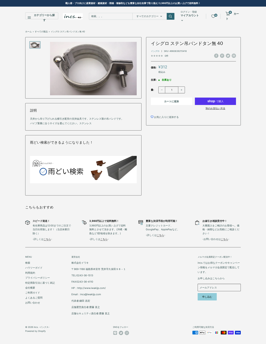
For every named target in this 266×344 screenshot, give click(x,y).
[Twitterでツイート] (228, 55)
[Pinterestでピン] (222, 55)
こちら (47, 239)
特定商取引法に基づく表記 (40, 282)
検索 (27, 262)
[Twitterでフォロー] (121, 333)
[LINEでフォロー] (115, 333)
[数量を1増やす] (181, 90)
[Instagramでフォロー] (127, 333)
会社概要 (30, 287)
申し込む (207, 296)
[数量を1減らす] (162, 90)
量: (152, 89)
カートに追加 (171, 101)
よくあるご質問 (33, 297)
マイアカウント (190, 15)
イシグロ (155, 51)
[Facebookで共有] (216, 55)
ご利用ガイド (32, 292)
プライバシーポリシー (37, 277)
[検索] (170, 16)
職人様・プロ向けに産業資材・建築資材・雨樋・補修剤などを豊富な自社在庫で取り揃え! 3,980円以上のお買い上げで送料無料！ (133, 3)
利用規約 (30, 272)
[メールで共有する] (234, 55)
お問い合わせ (32, 302)
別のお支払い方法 (215, 108)
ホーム (28, 31)
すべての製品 (41, 31)
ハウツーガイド (33, 267)
